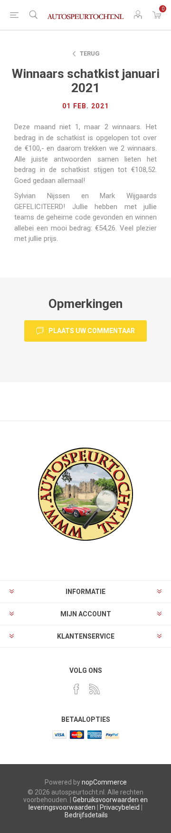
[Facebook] (76, 689)
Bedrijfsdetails (86, 815)
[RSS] (94, 689)
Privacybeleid (120, 807)
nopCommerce (104, 782)
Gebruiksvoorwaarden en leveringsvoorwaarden (88, 803)
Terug (90, 53)
